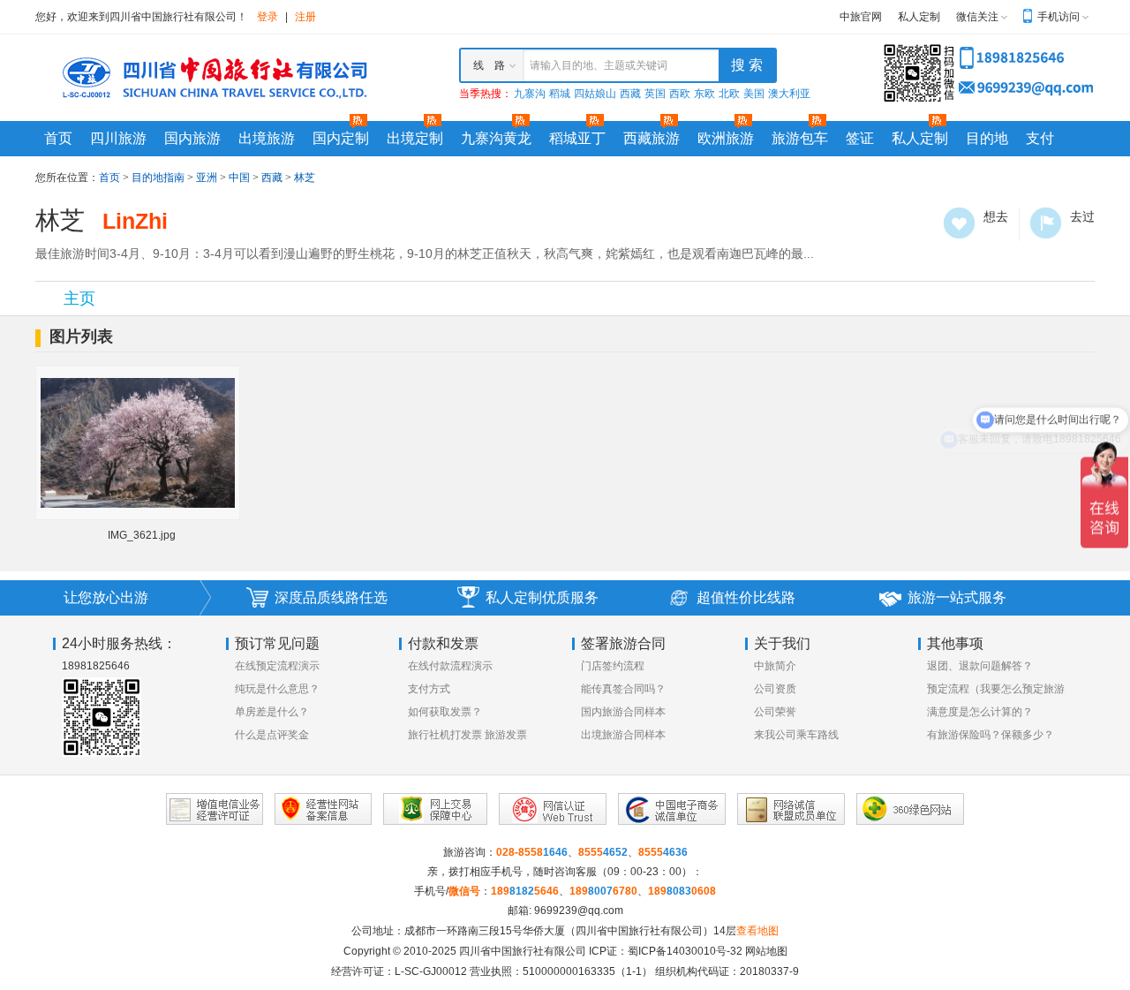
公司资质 (775, 689)
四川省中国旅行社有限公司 (522, 951)
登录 (267, 17)
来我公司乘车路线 (796, 735)
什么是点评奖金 (272, 735)
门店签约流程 (612, 666)
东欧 (704, 93)
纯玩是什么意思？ (277, 689)
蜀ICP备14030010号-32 (685, 951)
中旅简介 (775, 666)
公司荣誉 (775, 712)
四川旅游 (118, 138)
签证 (860, 138)
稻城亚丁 (577, 138)
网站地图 (766, 951)
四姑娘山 (595, 93)
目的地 (987, 138)
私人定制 (919, 17)
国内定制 (341, 138)
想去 (959, 223)
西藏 (630, 93)
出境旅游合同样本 (623, 735)
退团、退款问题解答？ (980, 666)
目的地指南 (158, 177)
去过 (1045, 223)
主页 (79, 298)
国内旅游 (192, 138)
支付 (1040, 138)
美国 (754, 93)
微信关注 (977, 17)
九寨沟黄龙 (496, 138)
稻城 (559, 93)
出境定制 (415, 138)
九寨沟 (530, 93)
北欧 (729, 93)
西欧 (679, 93)
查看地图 (757, 931)
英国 (655, 93)
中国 (239, 177)
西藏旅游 (651, 138)
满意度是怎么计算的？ (980, 712)
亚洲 (206, 177)
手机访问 (1058, 17)
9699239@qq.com (578, 910)
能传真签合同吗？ (623, 689)
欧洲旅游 (725, 138)
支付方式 (429, 689)
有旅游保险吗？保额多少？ (990, 735)
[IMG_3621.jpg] (138, 442)
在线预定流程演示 (277, 666)
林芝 (304, 177)
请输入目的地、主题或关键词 (598, 65)
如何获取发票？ (445, 712)
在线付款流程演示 (450, 666)
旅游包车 (800, 138)
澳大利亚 (789, 93)
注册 (305, 17)
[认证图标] (214, 809)
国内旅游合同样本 (623, 712)
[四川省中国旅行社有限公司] (211, 77)
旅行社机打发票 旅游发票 (467, 735)
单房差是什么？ (272, 712)
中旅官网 (861, 17)
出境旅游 (266, 138)
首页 (58, 138)
